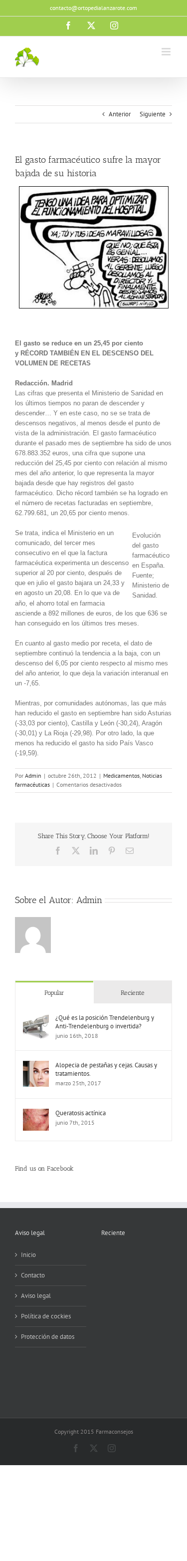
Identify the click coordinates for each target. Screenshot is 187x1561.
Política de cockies (46, 1316)
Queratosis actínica (80, 1113)
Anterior (120, 114)
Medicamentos (121, 775)
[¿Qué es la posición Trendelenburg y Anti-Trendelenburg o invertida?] (36, 1018)
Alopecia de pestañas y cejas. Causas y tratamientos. (106, 1069)
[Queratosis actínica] (36, 1113)
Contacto (33, 1275)
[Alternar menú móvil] (167, 51)
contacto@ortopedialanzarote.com (93, 7)
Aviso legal (36, 1295)
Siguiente (153, 114)
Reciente (133, 992)
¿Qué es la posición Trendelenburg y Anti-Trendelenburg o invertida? (104, 1021)
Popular (54, 992)
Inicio (28, 1254)
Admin (33, 775)
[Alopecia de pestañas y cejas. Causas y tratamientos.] (36, 1065)
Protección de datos (47, 1336)
